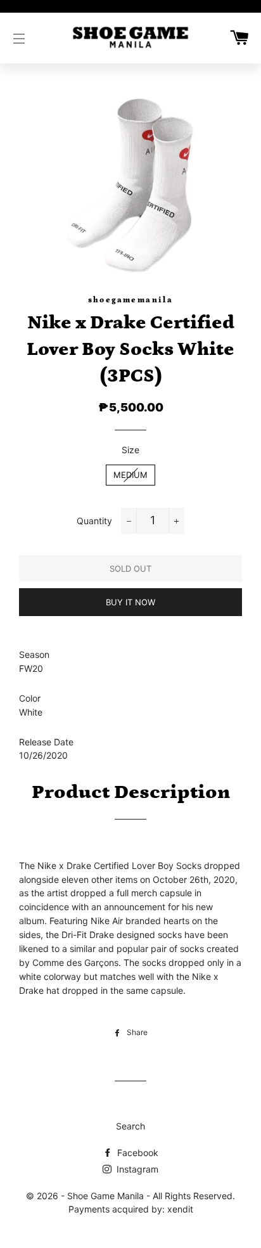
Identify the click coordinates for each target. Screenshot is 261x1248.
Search (130, 1126)
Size (130, 449)
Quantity (94, 520)
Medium (130, 475)
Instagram (136, 1169)
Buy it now (130, 602)
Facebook (136, 1152)
